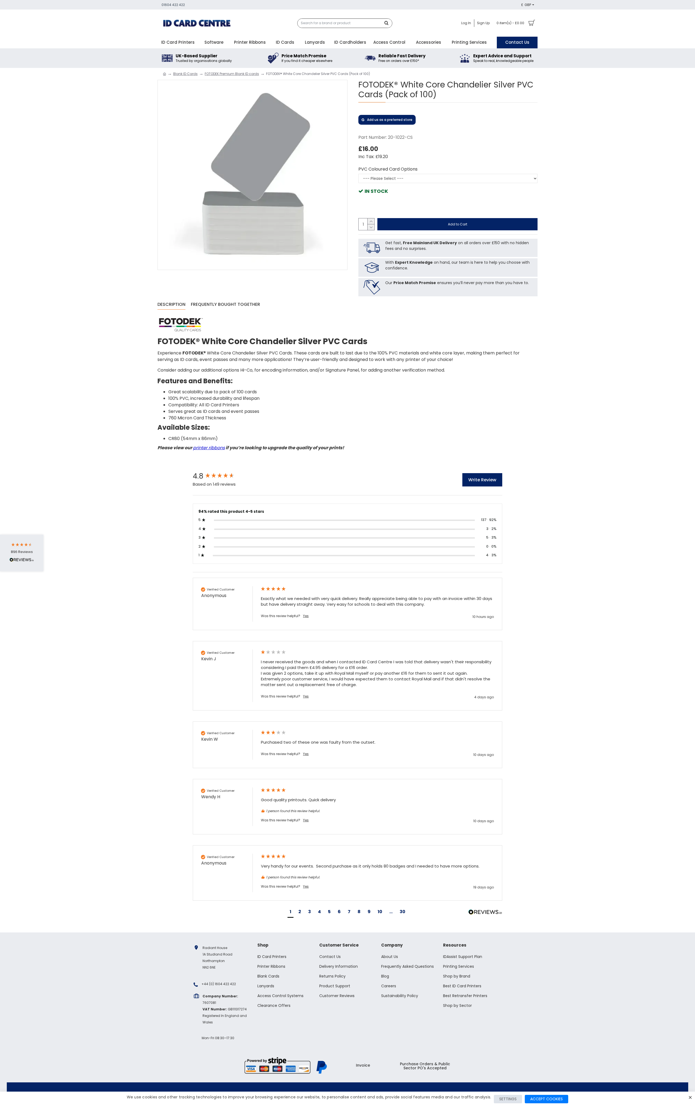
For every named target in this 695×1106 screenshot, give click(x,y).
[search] (388, 23)
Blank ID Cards (185, 73)
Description (171, 304)
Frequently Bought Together (225, 304)
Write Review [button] (482, 480)
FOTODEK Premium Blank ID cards (232, 73)
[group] (221, 476)
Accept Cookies (546, 1099)
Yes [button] (306, 616)
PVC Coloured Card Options (388, 169)
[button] (290, 912)
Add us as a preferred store (389, 119)
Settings (508, 1099)
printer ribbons (209, 448)
